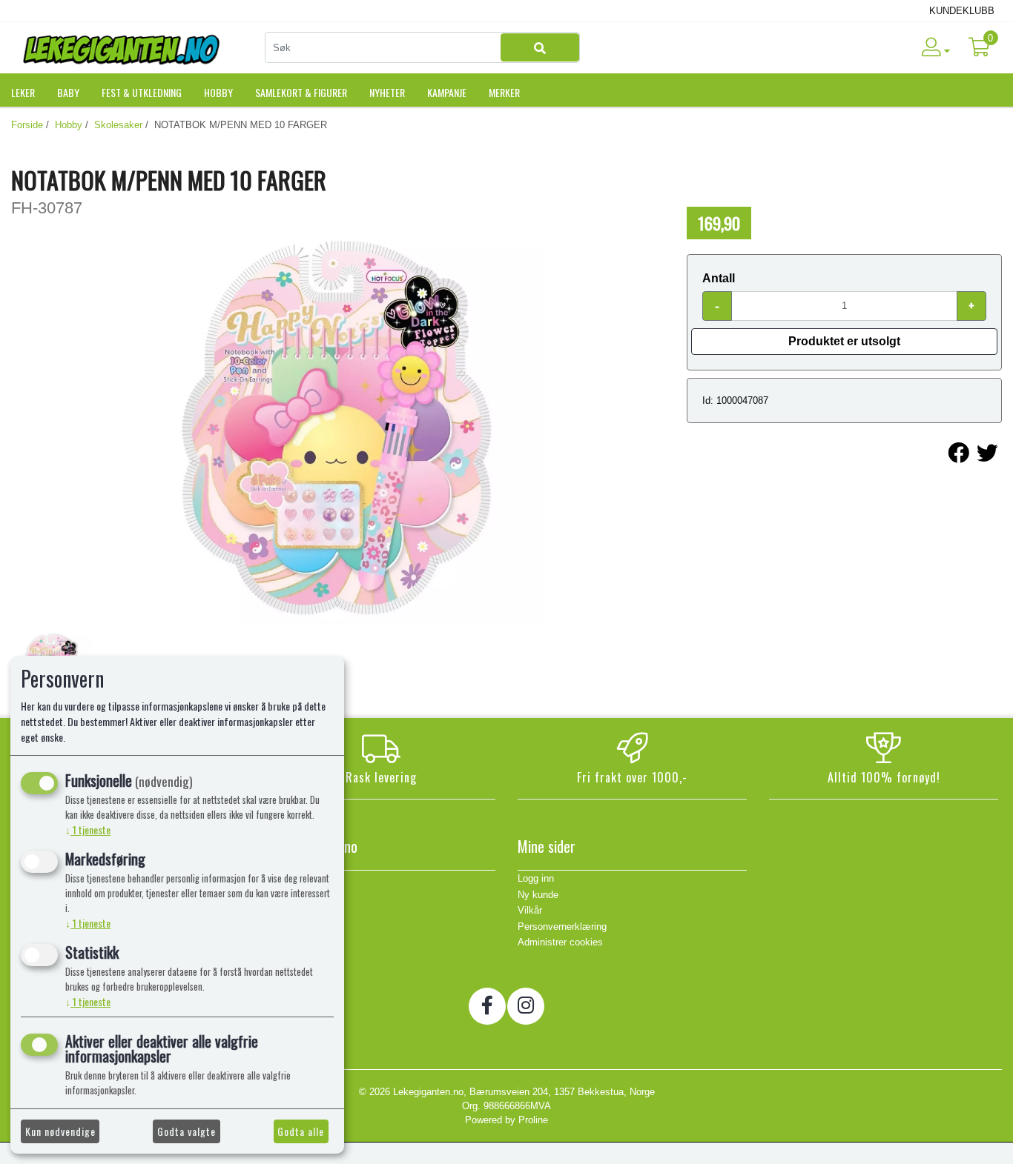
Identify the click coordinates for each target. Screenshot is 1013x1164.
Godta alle (300, 1131)
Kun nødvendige (60, 1131)
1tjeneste (87, 829)
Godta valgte (186, 1131)
